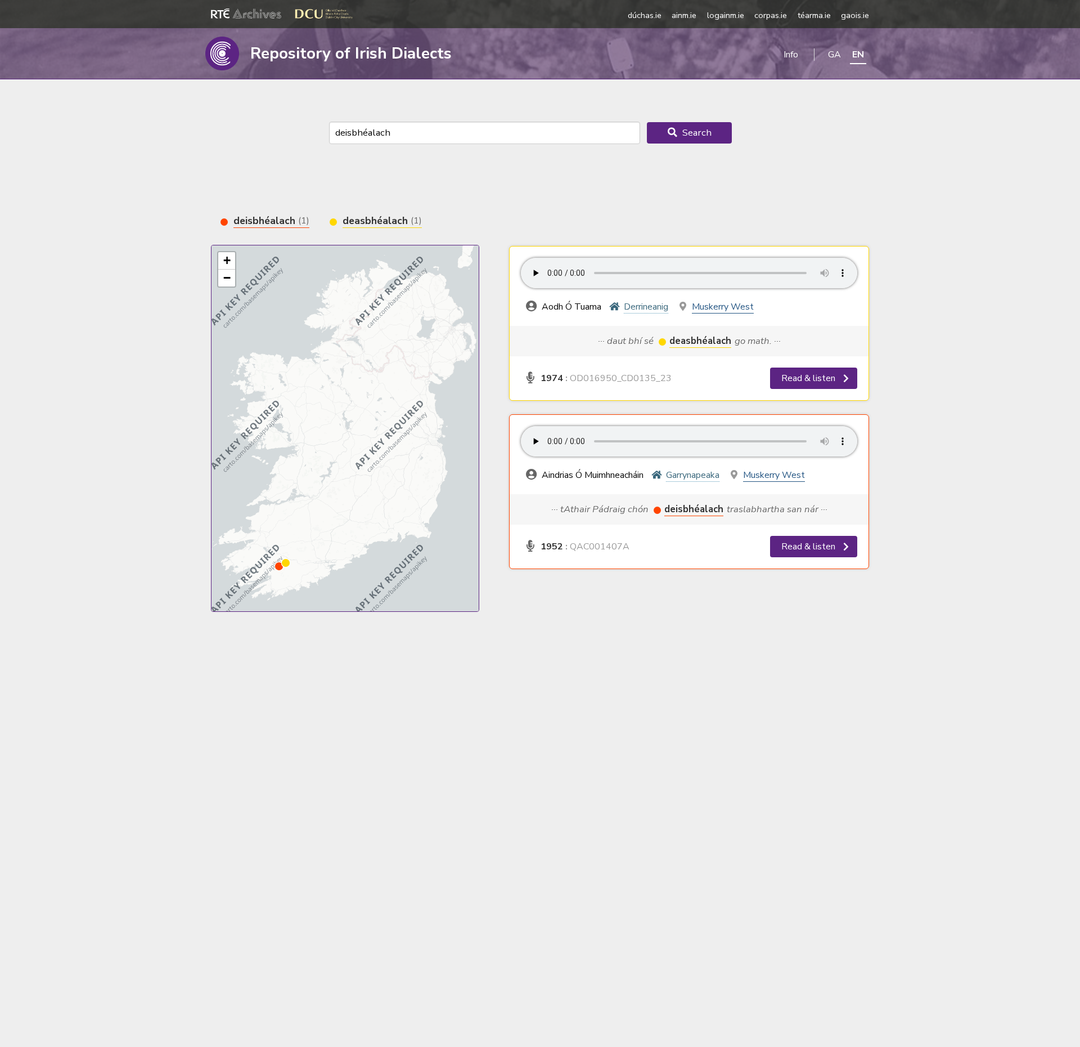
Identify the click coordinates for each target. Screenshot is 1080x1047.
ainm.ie (684, 15)
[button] (279, 566)
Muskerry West (723, 307)
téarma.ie (814, 15)
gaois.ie (855, 15)
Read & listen (809, 378)
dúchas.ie (645, 15)
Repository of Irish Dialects (351, 53)
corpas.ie (770, 15)
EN (858, 54)
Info (791, 54)
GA (834, 54)
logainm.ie (725, 15)
